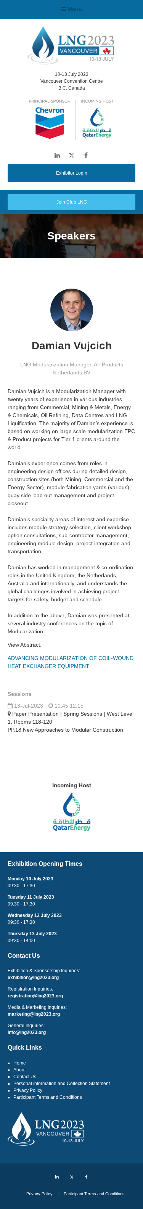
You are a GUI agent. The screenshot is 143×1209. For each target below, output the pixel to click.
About (19, 1070)
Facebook (86, 155)
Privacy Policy (27, 1090)
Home (19, 1063)
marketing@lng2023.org (34, 1014)
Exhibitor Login (71, 173)
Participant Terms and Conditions (47, 1097)
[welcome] (70, 62)
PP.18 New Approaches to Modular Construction (65, 730)
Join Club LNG (71, 202)
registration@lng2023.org (35, 996)
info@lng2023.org (27, 1032)
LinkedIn (57, 155)
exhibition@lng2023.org (33, 977)
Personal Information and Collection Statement (61, 1083)
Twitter (71, 155)
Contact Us (24, 1076)
